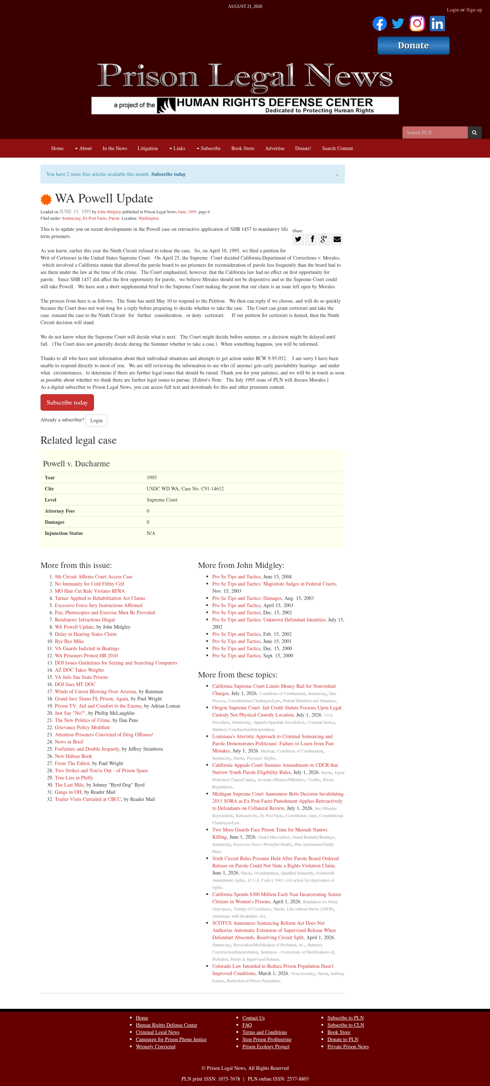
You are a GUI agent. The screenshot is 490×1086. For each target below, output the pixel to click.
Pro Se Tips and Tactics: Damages (247, 598)
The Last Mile (69, 784)
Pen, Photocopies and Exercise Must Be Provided (105, 612)
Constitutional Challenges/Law (254, 700)
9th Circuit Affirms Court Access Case (93, 576)
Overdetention (266, 873)
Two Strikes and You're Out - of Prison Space (101, 770)
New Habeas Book (73, 755)
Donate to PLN (343, 1039)
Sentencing (71, 218)
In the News (115, 148)
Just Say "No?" (70, 712)
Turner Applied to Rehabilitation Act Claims (100, 598)
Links (178, 148)
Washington (148, 218)
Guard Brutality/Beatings (313, 837)
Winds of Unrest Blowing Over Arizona (95, 691)
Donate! (303, 148)
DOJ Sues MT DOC (75, 684)
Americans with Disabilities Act (238, 916)
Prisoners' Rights (261, 758)
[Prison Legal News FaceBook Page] (379, 21)
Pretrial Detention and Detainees (309, 700)
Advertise (274, 148)
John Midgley (109, 211)
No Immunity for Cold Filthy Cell (89, 583)
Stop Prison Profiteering (267, 1039)
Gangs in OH (68, 791)
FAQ (247, 1024)
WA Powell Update (74, 626)
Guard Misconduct (273, 837)
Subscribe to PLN (346, 1017)
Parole (114, 218)
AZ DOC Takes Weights (79, 669)
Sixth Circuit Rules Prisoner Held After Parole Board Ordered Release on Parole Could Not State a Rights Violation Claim (275, 862)
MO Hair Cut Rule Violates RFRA (90, 590)
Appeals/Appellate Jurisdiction (279, 722)
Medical (267, 751)
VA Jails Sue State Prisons (81, 676)
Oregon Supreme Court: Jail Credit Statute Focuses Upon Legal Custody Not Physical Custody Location (276, 711)
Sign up (474, 9)
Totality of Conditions (252, 909)
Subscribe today (168, 174)
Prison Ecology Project (265, 1046)
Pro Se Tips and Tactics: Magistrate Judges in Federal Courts (274, 583)
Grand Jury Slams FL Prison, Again (91, 698)
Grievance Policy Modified (82, 727)
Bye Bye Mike (69, 641)
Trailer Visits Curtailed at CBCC (88, 799)
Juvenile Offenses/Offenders (281, 779)
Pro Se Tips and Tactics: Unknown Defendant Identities (268, 619)
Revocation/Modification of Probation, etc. (269, 944)
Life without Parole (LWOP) (310, 909)
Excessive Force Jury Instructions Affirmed (98, 605)
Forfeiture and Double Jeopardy (87, 748)
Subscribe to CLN (346, 1024)
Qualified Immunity (297, 873)
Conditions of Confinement (282, 693)
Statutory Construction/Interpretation (243, 729)
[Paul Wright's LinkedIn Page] (437, 21)
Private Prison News (348, 1046)
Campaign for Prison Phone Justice (171, 1039)
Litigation (148, 148)
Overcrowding (303, 973)
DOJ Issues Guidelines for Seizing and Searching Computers (116, 662)
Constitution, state (301, 815)
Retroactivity (246, 815)
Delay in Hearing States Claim (86, 633)
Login (453, 9)
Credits (314, 779)
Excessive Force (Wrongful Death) (263, 844)
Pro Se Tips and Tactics (236, 576)
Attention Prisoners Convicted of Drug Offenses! (104, 734)
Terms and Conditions (264, 1032)
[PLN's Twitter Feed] (398, 21)
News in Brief (69, 741)
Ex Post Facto (95, 218)
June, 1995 (187, 211)
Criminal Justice (321, 722)
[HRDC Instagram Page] (417, 21)
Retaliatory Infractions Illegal (85, 619)
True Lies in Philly (74, 777)
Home (57, 148)
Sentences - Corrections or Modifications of (297, 952)
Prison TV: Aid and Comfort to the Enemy (98, 705)
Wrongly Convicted (155, 1046)
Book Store (242, 148)
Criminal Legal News (157, 1032)
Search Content (337, 148)
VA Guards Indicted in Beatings (87, 648)
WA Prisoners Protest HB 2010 (86, 655)
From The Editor (72, 763)
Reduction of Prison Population (253, 980)
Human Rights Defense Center (166, 1024)
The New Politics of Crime (82, 720)
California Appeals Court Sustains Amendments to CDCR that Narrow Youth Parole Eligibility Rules (275, 768)
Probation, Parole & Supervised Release (245, 959)
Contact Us (253, 1017)
